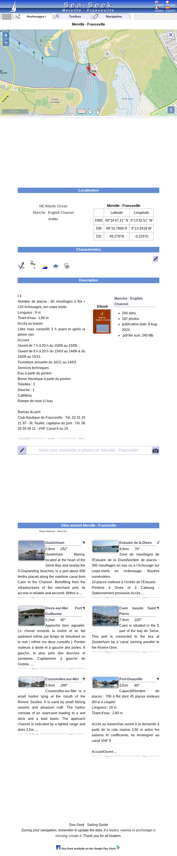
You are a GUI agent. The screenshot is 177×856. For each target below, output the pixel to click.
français (170, 4)
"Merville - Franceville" (89, 450)
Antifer (53, 219)
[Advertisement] (88, 151)
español (170, 10)
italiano (159, 10)
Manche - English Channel (53, 212)
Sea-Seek (88, 5)
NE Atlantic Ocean (53, 206)
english (159, 4)
